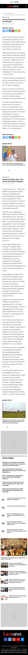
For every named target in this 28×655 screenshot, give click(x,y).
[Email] (17, 2)
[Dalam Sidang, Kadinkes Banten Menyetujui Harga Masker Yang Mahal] (4, 589)
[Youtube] (15, 2)
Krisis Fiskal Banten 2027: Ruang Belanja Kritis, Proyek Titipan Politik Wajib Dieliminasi (14, 164)
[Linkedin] (10, 30)
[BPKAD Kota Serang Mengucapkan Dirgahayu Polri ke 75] (4, 597)
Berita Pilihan (5, 17)
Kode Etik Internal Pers (15, 650)
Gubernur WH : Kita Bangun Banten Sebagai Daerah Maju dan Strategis (14, 558)
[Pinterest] (13, 30)
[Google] (13, 2)
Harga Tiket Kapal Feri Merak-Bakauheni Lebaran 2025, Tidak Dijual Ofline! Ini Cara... (16, 523)
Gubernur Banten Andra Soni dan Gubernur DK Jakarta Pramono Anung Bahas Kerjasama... (17, 581)
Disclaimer (11, 652)
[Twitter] (11, 2)
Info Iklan (24, 652)
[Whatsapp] (16, 30)
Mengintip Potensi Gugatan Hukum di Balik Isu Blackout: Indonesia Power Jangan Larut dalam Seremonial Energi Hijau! (13, 421)
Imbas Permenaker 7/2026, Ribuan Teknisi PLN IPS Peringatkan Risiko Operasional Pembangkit (13, 484)
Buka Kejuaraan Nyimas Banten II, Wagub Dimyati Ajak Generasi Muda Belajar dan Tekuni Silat (12, 490)
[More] (19, 30)
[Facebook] (3, 30)
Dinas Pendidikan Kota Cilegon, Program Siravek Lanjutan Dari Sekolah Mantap (17, 531)
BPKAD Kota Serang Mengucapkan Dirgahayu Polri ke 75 (17, 596)
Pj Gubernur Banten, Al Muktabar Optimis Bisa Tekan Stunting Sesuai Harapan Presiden (18, 573)
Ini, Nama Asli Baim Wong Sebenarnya (16, 506)
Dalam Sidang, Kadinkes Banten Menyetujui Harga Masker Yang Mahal (17, 589)
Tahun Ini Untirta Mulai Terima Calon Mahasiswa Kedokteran (16, 498)
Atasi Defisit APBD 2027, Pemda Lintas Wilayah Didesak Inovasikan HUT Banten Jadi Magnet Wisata (14, 470)
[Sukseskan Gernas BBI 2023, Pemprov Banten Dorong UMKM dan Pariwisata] (4, 565)
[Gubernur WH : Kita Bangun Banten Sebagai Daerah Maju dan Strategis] (14, 547)
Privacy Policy (18, 652)
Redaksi (6, 650)
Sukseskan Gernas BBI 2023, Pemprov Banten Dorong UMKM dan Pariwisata (18, 564)
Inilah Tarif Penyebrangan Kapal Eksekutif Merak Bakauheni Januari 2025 (16, 515)
